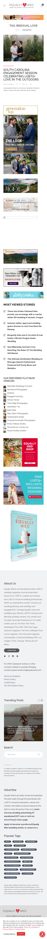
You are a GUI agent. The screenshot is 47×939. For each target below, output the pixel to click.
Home (17, 30)
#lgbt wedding (26, 857)
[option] (23, 722)
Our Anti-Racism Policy (14, 686)
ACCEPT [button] (21, 934)
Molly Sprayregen (8, 84)
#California (18, 841)
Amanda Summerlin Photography (21, 420)
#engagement (31, 841)
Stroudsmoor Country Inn (18, 427)
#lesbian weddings (28, 849)
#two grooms (10, 877)
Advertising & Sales (13, 820)
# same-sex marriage (28, 869)
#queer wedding (11, 869)
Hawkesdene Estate (15, 417)
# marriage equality (12, 861)
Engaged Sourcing (15, 396)
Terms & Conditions (12, 676)
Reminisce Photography (17, 389)
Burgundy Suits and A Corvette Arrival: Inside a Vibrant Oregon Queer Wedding (25, 338)
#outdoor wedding (12, 865)
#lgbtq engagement (22, 853)
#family (8, 845)
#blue (7, 841)
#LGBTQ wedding (11, 857)
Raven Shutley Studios (16, 431)
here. (35, 828)
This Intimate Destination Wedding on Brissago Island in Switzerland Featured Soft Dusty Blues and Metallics (25, 363)
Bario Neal (11, 410)
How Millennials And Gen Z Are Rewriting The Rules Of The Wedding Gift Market (24, 350)
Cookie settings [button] (9, 934)
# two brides (27, 873)
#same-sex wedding (12, 873)
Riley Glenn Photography (17, 413)
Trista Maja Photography (17, 403)
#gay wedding (19, 845)
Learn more (11, 650)
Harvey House (13, 400)
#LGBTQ (8, 853)
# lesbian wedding (12, 849)
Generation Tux (13, 407)
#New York (27, 861)
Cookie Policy (9, 682)
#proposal (27, 865)
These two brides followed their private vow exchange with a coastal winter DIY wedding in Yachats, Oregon (25, 314)
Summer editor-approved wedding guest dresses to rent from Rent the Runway (24, 326)
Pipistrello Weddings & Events (19, 386)
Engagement (8, 66)
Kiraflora (10, 393)
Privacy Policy (10, 679)
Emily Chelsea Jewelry (16, 424)
